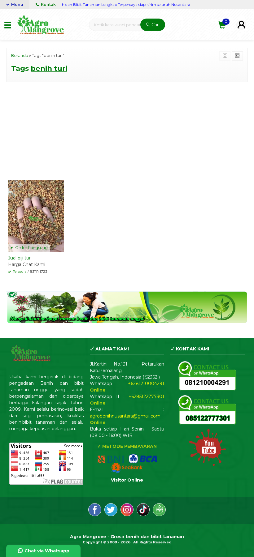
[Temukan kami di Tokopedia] (159, 510)
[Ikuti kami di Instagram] (127, 510)
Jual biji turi (20, 258)
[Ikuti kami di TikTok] (143, 510)
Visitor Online (127, 480)
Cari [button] (155, 25)
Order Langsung (31, 247)
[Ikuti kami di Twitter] (110, 510)
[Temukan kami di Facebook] (94, 510)
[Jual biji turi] (36, 215)
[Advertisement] (127, 130)
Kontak (48, 4)
